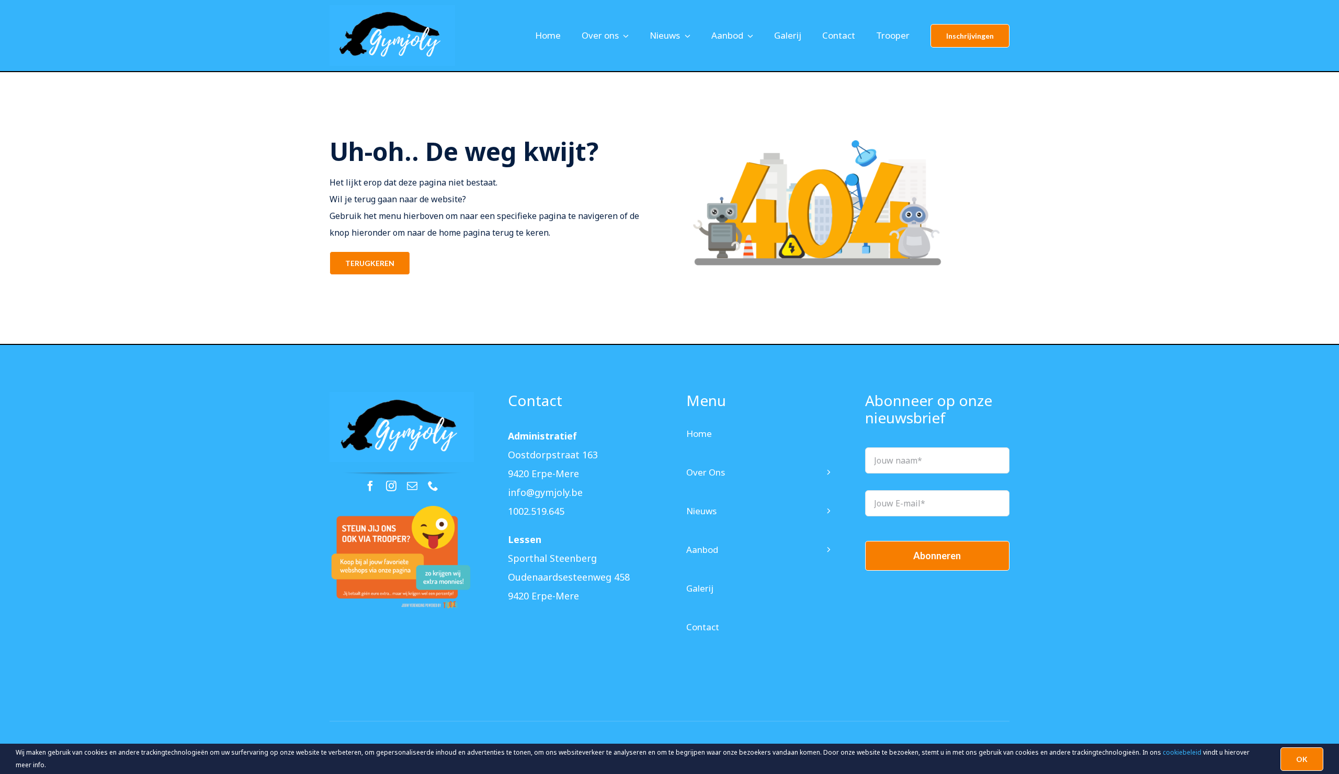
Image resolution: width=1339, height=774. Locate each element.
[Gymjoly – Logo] (402, 396)
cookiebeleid (1182, 752)
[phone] (433, 486)
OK (1302, 759)
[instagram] (391, 486)
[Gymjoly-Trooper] (402, 510)
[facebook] (370, 486)
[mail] (412, 486)
